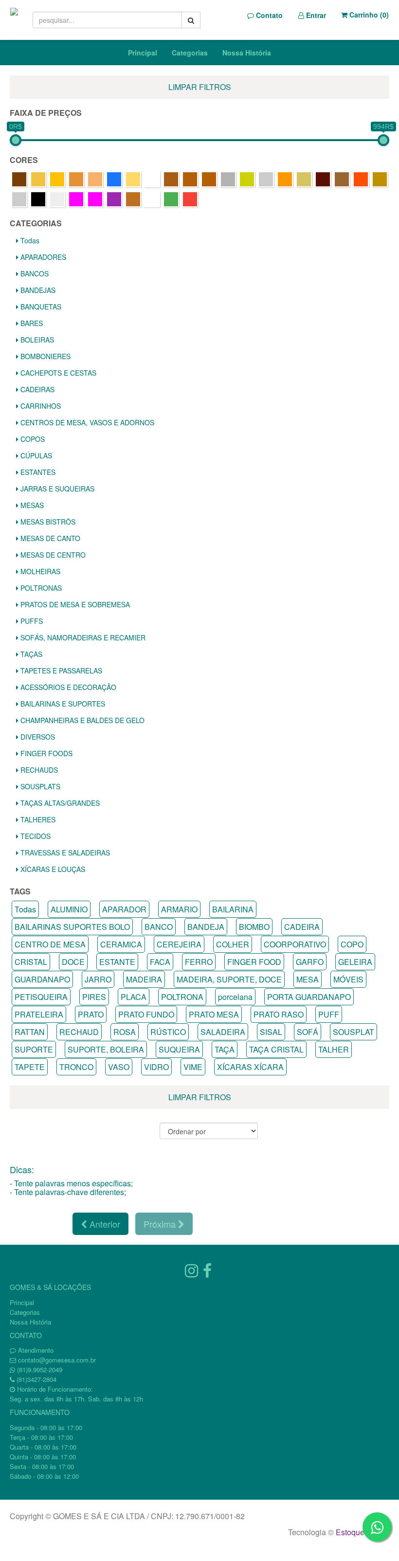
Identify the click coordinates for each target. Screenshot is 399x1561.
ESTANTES (36, 472)
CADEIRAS (36, 389)
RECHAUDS (38, 770)
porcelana (235, 996)
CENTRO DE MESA (50, 944)
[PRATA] (19, 199)
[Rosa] (76, 199)
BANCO (159, 926)
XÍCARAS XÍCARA (250, 1066)
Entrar (315, 15)
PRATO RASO (279, 1014)
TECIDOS (34, 836)
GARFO (310, 961)
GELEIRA (355, 961)
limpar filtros (199, 86)
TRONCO (76, 1066)
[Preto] (38, 199)
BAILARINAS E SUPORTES (61, 703)
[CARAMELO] (171, 179)
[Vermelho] (190, 199)
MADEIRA (144, 979)
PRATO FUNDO (146, 1014)
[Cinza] (228, 179)
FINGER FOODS (45, 753)
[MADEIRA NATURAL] (304, 179)
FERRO (199, 961)
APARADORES (42, 257)
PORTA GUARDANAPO (309, 996)
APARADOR (124, 909)
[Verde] (171, 199)
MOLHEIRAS (39, 571)
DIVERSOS (36, 737)
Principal (142, 52)
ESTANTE (117, 961)
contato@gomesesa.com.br (57, 1359)
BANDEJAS (36, 290)
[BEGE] (133, 179)
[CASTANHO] (209, 179)
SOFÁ (307, 1031)
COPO (352, 944)
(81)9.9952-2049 (39, 1369)
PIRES (94, 996)
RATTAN (30, 1031)
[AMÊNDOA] (76, 179)
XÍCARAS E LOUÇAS (51, 869)
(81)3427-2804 (36, 1379)
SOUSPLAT (353, 1031)
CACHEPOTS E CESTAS (57, 373)
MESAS (31, 505)
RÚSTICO (168, 1031)
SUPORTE (34, 1049)
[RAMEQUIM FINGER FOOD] (57, 199)
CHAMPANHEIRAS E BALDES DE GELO (81, 720)
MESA (307, 979)
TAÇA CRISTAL (276, 1049)
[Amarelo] (57, 179)
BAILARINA (233, 909)
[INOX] (266, 179)
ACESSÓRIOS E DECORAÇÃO (67, 687)
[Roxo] (114, 199)
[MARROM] (323, 179)
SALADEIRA (222, 1031)
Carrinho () (368, 14)
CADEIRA (302, 926)
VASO (118, 1066)
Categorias (190, 52)
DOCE (73, 961)
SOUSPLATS (39, 786)
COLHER (232, 944)
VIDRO (156, 1066)
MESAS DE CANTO (49, 538)
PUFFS (30, 621)
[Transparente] (152, 199)
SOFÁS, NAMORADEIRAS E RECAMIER (81, 637)
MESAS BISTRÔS (46, 521)
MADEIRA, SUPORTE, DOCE (229, 979)
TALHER (333, 1049)
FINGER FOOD (254, 961)
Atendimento (35, 1350)
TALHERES (36, 819)
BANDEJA (205, 926)
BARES (30, 323)
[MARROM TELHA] (361, 179)
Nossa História (246, 52)
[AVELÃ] (95, 179)
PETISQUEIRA (41, 996)
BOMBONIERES (44, 356)
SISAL (271, 1031)
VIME (192, 1066)
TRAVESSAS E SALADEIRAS (64, 852)
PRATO (91, 1014)
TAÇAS (30, 654)
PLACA (133, 996)
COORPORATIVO (295, 944)
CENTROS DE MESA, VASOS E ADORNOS (86, 422)
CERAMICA (121, 944)
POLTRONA (182, 996)
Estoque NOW (360, 1532)
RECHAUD (79, 1031)
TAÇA (225, 1049)
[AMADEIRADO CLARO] (38, 179)
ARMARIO (179, 909)
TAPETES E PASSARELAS (60, 670)
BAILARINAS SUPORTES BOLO (72, 926)
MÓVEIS (348, 979)
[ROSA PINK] (95, 199)
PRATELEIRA (39, 1014)
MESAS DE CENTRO (52, 555)
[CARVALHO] (190, 179)
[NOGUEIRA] (380, 179)
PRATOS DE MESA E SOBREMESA (74, 604)
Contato (268, 15)
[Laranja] (285, 179)
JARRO (98, 979)
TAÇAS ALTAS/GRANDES (59, 803)
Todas (28, 240)
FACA (160, 961)
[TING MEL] (133, 199)
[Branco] (152, 179)
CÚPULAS (35, 455)
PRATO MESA (214, 1014)
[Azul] (114, 179)
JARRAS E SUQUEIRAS (56, 488)
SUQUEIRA (179, 1049)
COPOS (31, 439)
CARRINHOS (39, 406)
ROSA (124, 1031)
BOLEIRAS (36, 340)
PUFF (328, 1014)
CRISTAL (31, 961)
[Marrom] (342, 179)
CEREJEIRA (179, 944)
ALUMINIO (69, 909)
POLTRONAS (40, 588)
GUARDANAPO (42, 979)
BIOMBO (254, 926)
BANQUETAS (39, 306)
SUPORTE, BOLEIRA (106, 1049)
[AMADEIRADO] (19, 179)
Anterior (103, 1223)
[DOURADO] (247, 179)
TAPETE (30, 1066)
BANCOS (33, 273)
